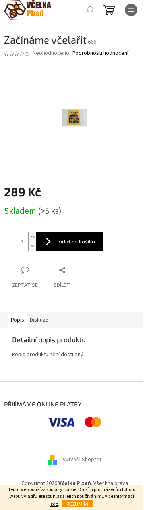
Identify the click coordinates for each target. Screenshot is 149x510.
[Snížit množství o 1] (32, 246)
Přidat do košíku (75, 241)
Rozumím (77, 503)
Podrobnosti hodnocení (100, 53)
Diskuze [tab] (39, 320)
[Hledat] (89, 10)
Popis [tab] (17, 320)
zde (54, 504)
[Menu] (131, 10)
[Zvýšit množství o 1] (32, 237)
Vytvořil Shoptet (82, 460)
